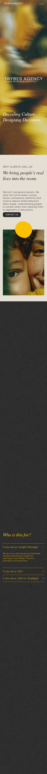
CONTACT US (11, 214)
